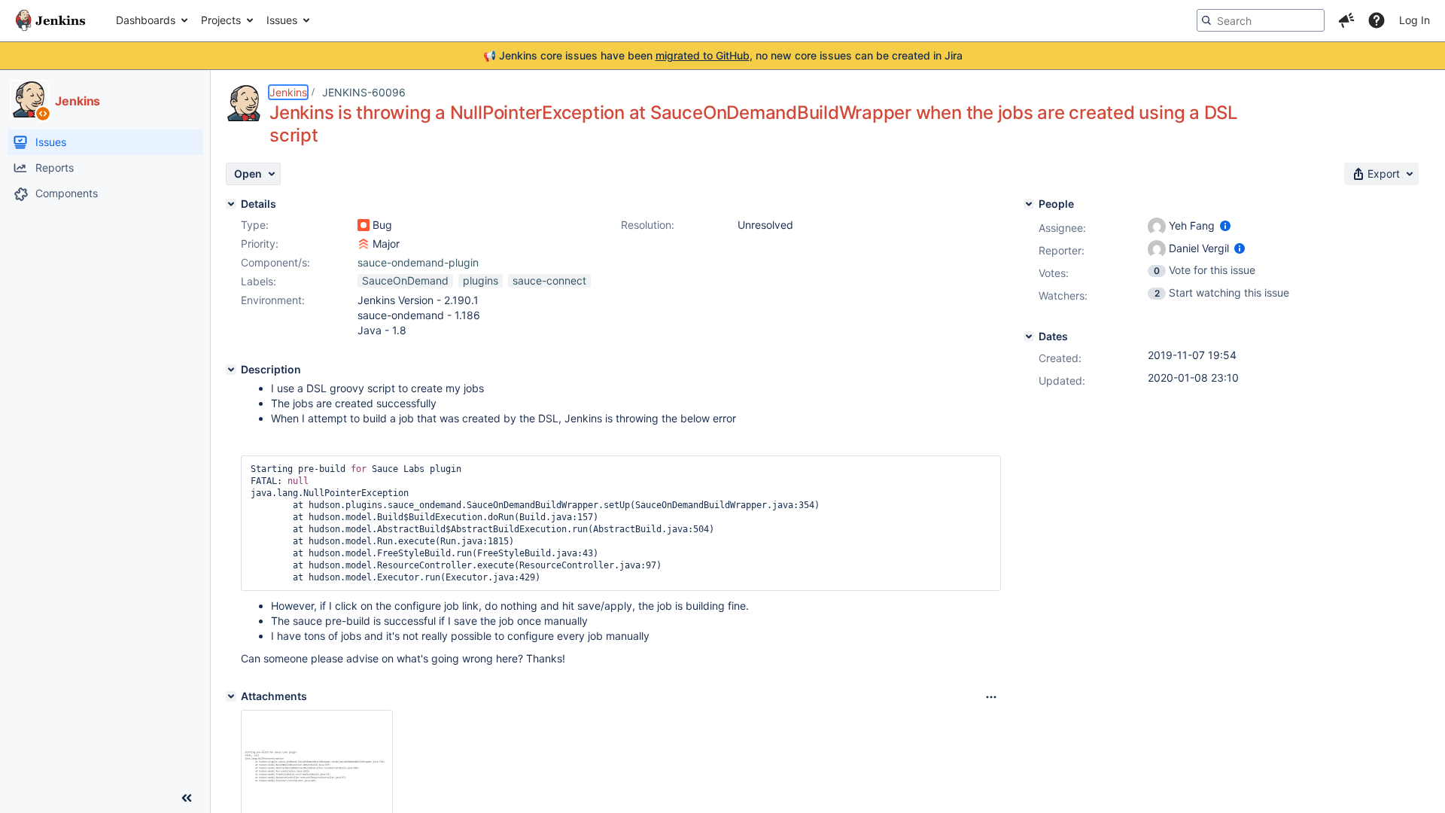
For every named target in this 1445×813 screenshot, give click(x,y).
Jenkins (288, 92)
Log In (1414, 20)
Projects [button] (221, 20)
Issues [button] (281, 20)
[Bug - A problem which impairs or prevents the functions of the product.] (363, 225)
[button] (1346, 20)
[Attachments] (231, 696)
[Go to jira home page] (50, 20)
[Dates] (1029, 336)
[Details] (231, 204)
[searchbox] (1260, 20)
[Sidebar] (186, 798)
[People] (1029, 204)
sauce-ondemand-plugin (418, 262)
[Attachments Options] (991, 697)
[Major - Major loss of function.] (363, 244)
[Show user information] (1225, 225)
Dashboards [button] (145, 20)
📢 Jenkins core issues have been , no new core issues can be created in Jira (723, 55)
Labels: (258, 281)
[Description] (231, 369)
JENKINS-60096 (364, 92)
